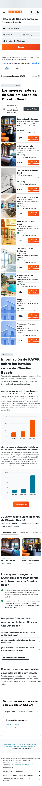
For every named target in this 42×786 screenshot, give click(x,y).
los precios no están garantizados (19, 764)
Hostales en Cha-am (13, 728)
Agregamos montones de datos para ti (18, 775)
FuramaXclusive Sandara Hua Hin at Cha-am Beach (28, 120)
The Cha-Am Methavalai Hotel (27, 171)
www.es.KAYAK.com (10, 744)
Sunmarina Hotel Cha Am (27, 197)
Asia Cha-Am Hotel (25, 146)
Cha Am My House (25, 275)
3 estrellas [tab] (24, 532)
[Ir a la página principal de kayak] (15, 12)
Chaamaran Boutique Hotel (26, 325)
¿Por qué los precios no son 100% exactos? (16, 779)
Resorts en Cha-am (12, 725)
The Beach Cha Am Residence (25, 249)
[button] (3, 11)
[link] (21, 504)
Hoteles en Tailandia (12, 746)
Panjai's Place (23, 299)
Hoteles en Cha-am (27, 746)
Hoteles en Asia (31, 744)
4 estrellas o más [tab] (9, 532)
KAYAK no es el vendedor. (13, 771)
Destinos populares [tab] (25, 712)
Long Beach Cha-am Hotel (25, 222)
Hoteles (20, 744)
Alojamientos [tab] (10, 712)
